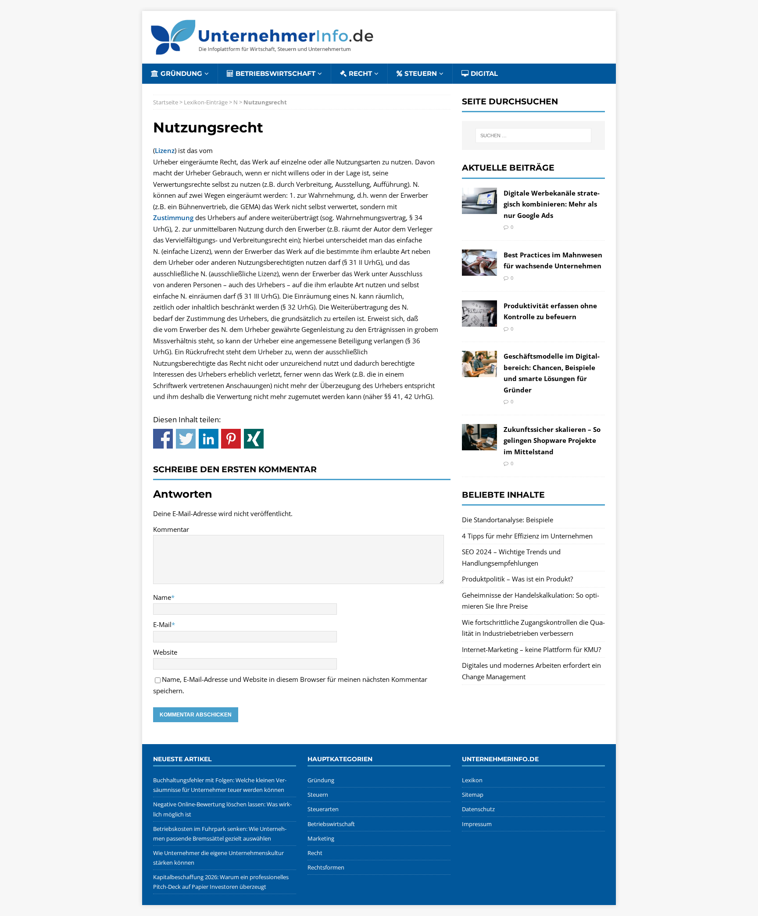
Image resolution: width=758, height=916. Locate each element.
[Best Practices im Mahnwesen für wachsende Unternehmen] (479, 269)
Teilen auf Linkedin (208, 439)
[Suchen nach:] (533, 135)
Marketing (320, 838)
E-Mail (162, 624)
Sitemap (472, 794)
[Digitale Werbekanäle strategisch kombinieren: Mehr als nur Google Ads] (479, 207)
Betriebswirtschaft (275, 73)
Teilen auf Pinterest (231, 439)
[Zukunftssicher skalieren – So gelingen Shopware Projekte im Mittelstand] (479, 444)
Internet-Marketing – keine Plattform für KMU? (531, 649)
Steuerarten (323, 809)
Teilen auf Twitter (186, 439)
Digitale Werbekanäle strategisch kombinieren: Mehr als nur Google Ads (552, 204)
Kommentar (171, 529)
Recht (360, 73)
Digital (484, 73)
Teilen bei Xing (254, 439)
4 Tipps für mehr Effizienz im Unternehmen (527, 535)
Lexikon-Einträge (206, 102)
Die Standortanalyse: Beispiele (507, 519)
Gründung (181, 73)
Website (165, 652)
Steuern (420, 73)
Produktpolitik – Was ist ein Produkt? (517, 578)
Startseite (165, 102)
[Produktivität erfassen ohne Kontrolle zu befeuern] (479, 320)
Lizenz (165, 150)
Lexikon (472, 780)
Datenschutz (478, 809)
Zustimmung (173, 217)
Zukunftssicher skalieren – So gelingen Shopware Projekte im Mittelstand (552, 440)
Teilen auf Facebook (163, 439)
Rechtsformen (325, 867)
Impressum (477, 824)
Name (162, 597)
